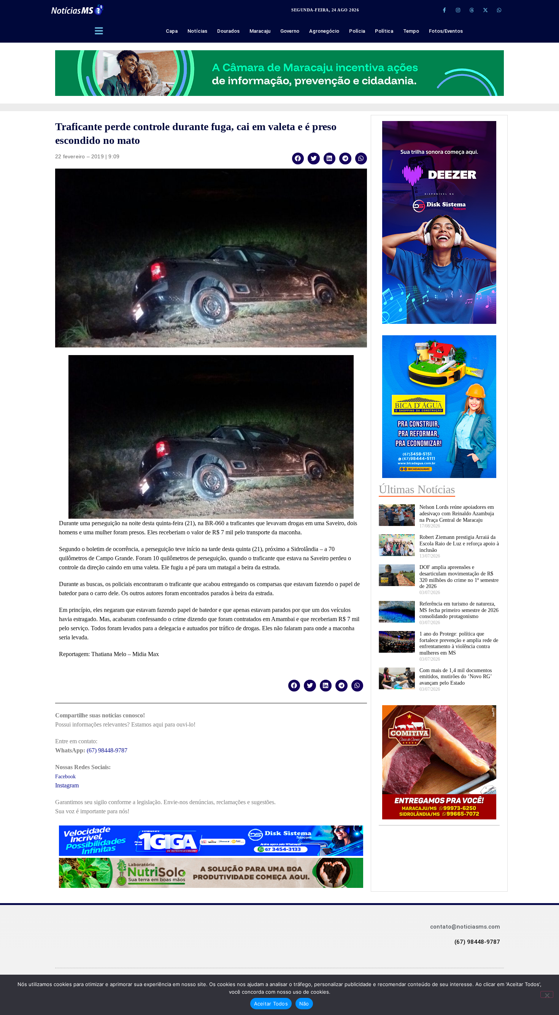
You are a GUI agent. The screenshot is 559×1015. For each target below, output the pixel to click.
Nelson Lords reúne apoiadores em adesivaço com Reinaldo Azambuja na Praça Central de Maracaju (456, 513)
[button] (298, 158)
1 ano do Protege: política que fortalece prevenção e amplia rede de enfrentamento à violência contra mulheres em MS (458, 643)
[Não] (546, 994)
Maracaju (259, 31)
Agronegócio (324, 31)
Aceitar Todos (271, 1004)
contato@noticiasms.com (465, 926)
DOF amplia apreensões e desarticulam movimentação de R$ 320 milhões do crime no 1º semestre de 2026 (459, 576)
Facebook (65, 776)
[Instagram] (458, 10)
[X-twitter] (485, 10)
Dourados (228, 31)
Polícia (357, 31)
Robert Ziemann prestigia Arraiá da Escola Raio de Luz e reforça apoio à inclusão (459, 543)
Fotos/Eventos (446, 31)
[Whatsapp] (499, 10)
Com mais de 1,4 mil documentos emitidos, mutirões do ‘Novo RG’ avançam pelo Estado (455, 677)
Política (384, 31)
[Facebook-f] (444, 10)
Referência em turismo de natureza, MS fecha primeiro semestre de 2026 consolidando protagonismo (459, 610)
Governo (289, 31)
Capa (172, 31)
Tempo (411, 31)
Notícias (197, 31)
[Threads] (471, 10)
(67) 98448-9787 (107, 750)
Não (304, 1004)
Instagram (67, 785)
